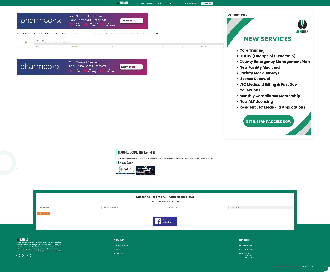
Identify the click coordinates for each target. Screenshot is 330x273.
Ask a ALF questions (122, 245)
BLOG (180, 3)
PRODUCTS (158, 3)
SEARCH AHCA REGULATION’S (191, 3)
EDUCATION (149, 3)
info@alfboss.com (247, 245)
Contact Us (119, 249)
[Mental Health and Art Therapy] (125, 174)
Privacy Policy (120, 253)
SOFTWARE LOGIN (207, 3)
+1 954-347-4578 (247, 249)
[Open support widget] (325, 268)
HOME (142, 3)
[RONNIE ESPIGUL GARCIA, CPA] (145, 174)
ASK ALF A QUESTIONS (170, 3)
